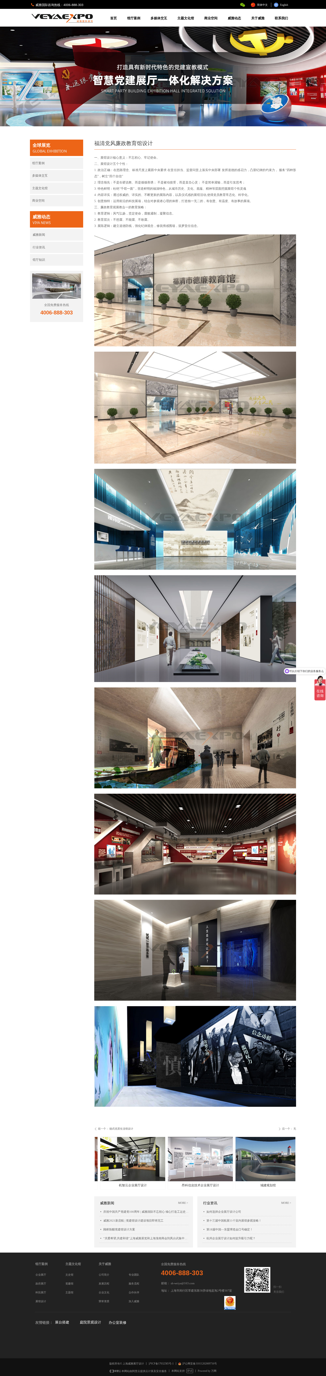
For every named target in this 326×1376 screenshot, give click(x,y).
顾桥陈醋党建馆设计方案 (119, 1229)
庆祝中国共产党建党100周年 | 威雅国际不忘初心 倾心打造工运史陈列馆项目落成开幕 (146, 1211)
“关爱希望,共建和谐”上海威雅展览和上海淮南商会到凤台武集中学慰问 (146, 1238)
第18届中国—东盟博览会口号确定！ (229, 1229)
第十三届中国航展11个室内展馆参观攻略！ (233, 1220)
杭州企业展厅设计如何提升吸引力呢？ (230, 1238)
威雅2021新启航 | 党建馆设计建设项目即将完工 (133, 1220)
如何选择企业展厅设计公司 (223, 1211)
